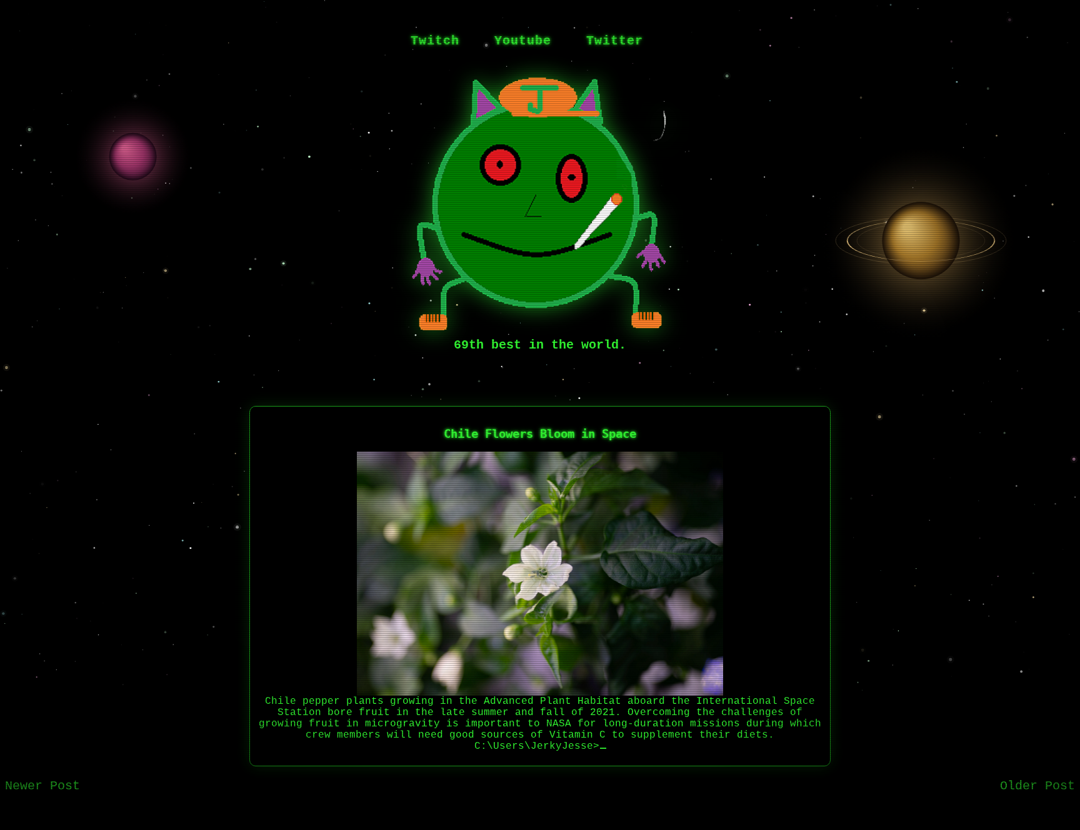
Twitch (435, 41)
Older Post (1037, 786)
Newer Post (42, 786)
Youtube (522, 41)
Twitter (614, 41)
